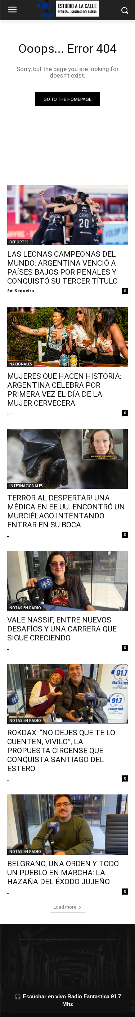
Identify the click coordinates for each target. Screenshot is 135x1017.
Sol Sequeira (20, 290)
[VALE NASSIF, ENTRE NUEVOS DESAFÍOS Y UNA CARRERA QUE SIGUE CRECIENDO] (67, 581)
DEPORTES (18, 241)
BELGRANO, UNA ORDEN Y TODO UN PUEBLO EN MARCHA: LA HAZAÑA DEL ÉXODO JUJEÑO (63, 872)
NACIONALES (20, 364)
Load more (65, 907)
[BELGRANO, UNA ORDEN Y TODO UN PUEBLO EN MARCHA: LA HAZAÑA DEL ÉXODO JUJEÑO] (67, 824)
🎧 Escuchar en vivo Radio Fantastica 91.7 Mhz (67, 1000)
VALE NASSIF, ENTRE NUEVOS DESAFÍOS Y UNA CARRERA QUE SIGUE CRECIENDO (62, 629)
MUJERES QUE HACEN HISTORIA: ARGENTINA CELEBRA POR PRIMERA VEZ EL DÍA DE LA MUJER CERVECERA (64, 389)
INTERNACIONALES (26, 485)
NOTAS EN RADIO (25, 607)
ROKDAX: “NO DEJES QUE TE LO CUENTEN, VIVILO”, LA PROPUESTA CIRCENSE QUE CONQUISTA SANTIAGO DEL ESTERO (61, 750)
